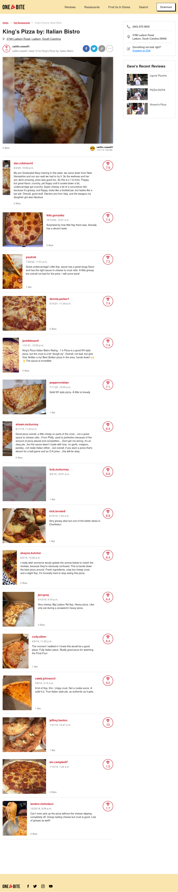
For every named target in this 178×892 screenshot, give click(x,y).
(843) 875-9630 (141, 26)
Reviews (70, 7)
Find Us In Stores (119, 7)
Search (143, 7)
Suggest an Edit (141, 50)
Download (166, 7)
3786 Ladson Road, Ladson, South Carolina (34, 39)
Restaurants (92, 7)
